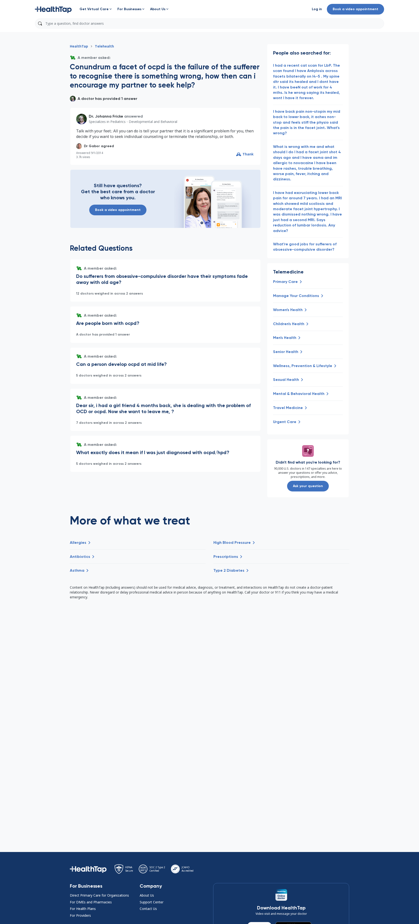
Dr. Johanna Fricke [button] (106, 116)
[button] (53, 9)
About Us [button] (147, 895)
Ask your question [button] (308, 486)
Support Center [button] (151, 902)
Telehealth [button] (104, 46)
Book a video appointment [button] (355, 9)
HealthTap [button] (79, 46)
